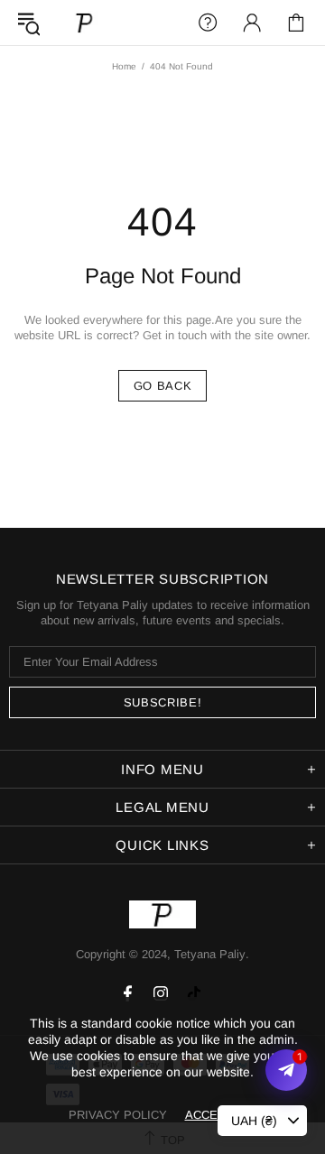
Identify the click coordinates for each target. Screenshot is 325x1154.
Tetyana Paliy (85, 22)
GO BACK (163, 385)
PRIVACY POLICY (118, 1115)
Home (124, 66)
